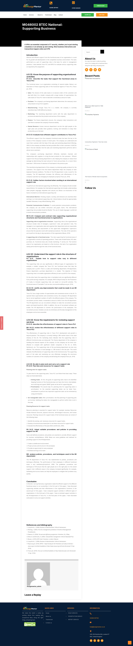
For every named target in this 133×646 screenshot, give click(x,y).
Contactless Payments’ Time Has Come (96, 142)
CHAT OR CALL (76, 6)
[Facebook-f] (91, 69)
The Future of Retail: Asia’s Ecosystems (96, 176)
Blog (55, 15)
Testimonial (48, 15)
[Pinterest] (99, 69)
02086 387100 (94, 618)
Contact (61, 15)
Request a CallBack (1, 323)
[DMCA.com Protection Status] (30, 624)
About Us (40, 15)
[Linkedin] (95, 69)
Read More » (87, 110)
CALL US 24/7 (53, 6)
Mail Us (92, 624)
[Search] (102, 52)
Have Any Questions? (96, 616)
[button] (101, 5)
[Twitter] (86, 69)
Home (25, 15)
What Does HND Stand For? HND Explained (94, 106)
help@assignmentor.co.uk (97, 627)
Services (31, 15)
